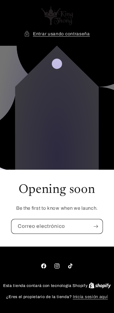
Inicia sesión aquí (90, 297)
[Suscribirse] (96, 226)
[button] (57, 34)
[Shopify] (100, 285)
